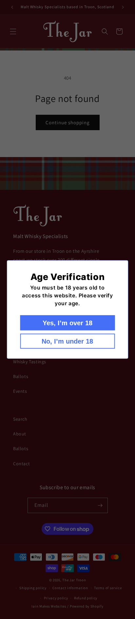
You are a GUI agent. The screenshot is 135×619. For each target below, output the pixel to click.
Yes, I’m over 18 (67, 323)
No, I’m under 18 (67, 341)
